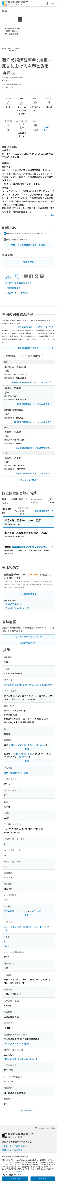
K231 (6, 945)
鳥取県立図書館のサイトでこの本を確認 (32, 473)
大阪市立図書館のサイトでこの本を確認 (32, 447)
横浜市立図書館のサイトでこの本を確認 (32, 404)
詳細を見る (46, 129)
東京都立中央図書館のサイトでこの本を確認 (30, 382)
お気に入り (8, 278)
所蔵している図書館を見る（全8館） (28, 245)
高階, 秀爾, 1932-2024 (23, 753)
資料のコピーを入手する (12, 1149)
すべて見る (49, 215)
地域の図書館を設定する (28, 348)
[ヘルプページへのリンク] (15, 50)
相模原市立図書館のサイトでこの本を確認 (31, 422)
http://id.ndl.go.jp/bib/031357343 (20, 1058)
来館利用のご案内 (42, 511)
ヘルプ (40, 339)
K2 (5, 941)
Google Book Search (16, 608)
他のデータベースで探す (17, 293)
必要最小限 (15, 1178)
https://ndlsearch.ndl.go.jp (17, 1043)
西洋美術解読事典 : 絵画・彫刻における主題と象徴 (28, 684)
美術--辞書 (9, 911)
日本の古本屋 (12, 604)
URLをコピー (17, 278)
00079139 (24, 756)
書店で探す (28, 262)
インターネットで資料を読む (14, 1145)
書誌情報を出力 (13, 287)
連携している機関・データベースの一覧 (34, 326)
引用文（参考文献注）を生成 (19, 283)
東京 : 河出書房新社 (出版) (16, 772)
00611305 (36, 911)
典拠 (27, 748)
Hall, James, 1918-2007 (22, 744)
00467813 (41, 744)
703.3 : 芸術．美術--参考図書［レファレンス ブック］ (27, 928)
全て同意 (42, 1178)
